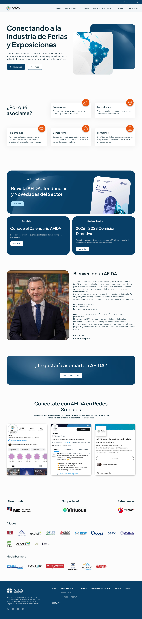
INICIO (58, 8)
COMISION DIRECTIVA (69, 597)
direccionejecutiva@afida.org (129, 2)
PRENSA (118, 589)
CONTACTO (133, 8)
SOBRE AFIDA (66, 593)
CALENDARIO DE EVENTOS (102, 8)
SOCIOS (86, 8)
